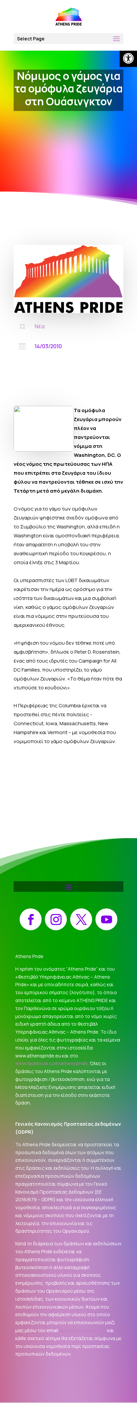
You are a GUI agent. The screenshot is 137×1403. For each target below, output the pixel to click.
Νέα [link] (40, 326)
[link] (128, 58)
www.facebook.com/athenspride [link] (51, 1063)
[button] (68, 38)
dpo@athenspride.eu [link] (82, 1330)
